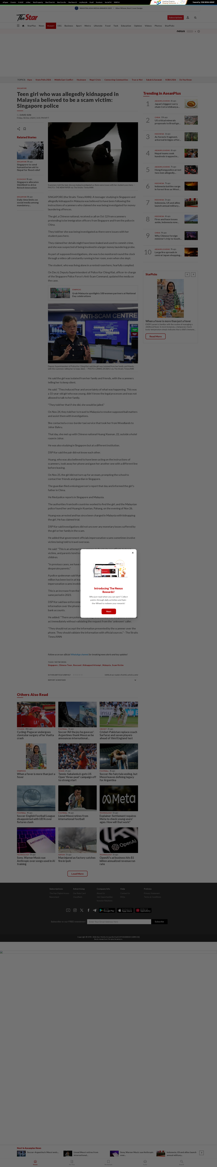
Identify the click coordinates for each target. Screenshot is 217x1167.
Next (108, 611)
